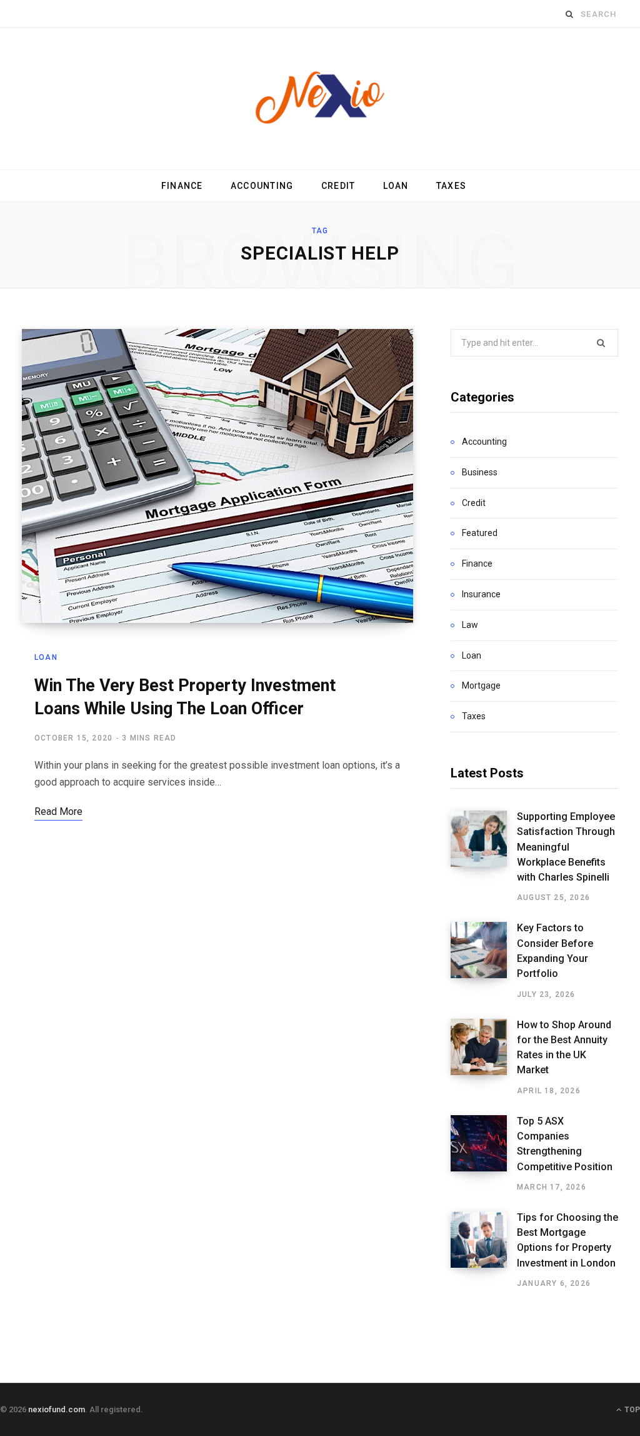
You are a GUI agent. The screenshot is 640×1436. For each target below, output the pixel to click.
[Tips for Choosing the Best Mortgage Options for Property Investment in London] (484, 1250)
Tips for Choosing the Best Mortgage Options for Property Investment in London (567, 1240)
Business (480, 472)
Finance (182, 186)
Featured (480, 533)
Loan (396, 186)
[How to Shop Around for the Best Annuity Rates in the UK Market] (484, 1057)
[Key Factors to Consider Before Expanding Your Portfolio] (484, 960)
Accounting (262, 186)
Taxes (451, 186)
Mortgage (481, 685)
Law (470, 625)
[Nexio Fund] (320, 98)
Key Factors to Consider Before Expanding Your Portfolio (555, 950)
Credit (338, 186)
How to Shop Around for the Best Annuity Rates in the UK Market (564, 1047)
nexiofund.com (56, 1409)
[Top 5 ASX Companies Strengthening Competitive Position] (484, 1154)
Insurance (481, 594)
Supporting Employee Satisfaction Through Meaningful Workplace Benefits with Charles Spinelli (566, 847)
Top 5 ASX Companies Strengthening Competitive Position (564, 1144)
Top (631, 1409)
